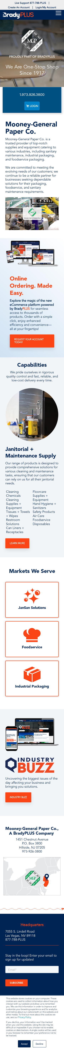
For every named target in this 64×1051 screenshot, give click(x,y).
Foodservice (32, 647)
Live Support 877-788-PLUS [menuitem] (30, 3)
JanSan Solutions (32, 608)
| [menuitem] (32, 7)
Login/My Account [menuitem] (46, 7)
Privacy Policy (24, 1017)
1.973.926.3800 (32, 94)
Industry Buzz (18, 797)
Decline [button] (39, 1043)
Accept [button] (24, 1043)
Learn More (17, 543)
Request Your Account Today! (29, 341)
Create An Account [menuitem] (19, 7)
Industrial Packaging (32, 686)
